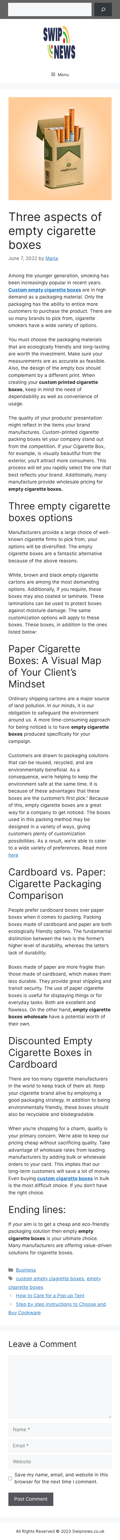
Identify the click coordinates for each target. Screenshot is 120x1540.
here (13, 855)
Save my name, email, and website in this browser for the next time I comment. (61, 1478)
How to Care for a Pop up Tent (50, 1295)
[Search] (103, 9)
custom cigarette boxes (65, 1178)
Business (26, 1270)
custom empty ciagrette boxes (50, 1278)
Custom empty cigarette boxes (44, 290)
